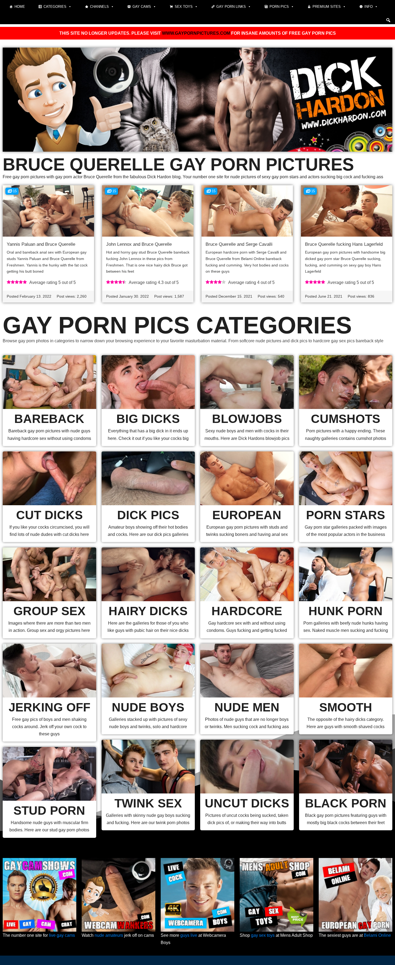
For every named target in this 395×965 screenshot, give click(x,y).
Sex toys (184, 7)
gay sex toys (263, 935)
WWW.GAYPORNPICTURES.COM (196, 33)
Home (20, 7)
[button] (388, 20)
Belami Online (377, 935)
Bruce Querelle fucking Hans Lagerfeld (344, 244)
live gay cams (62, 935)
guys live (188, 935)
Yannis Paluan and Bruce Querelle (41, 244)
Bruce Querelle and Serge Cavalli (239, 244)
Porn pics (279, 7)
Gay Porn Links (231, 7)
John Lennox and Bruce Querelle (139, 244)
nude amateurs (109, 935)
